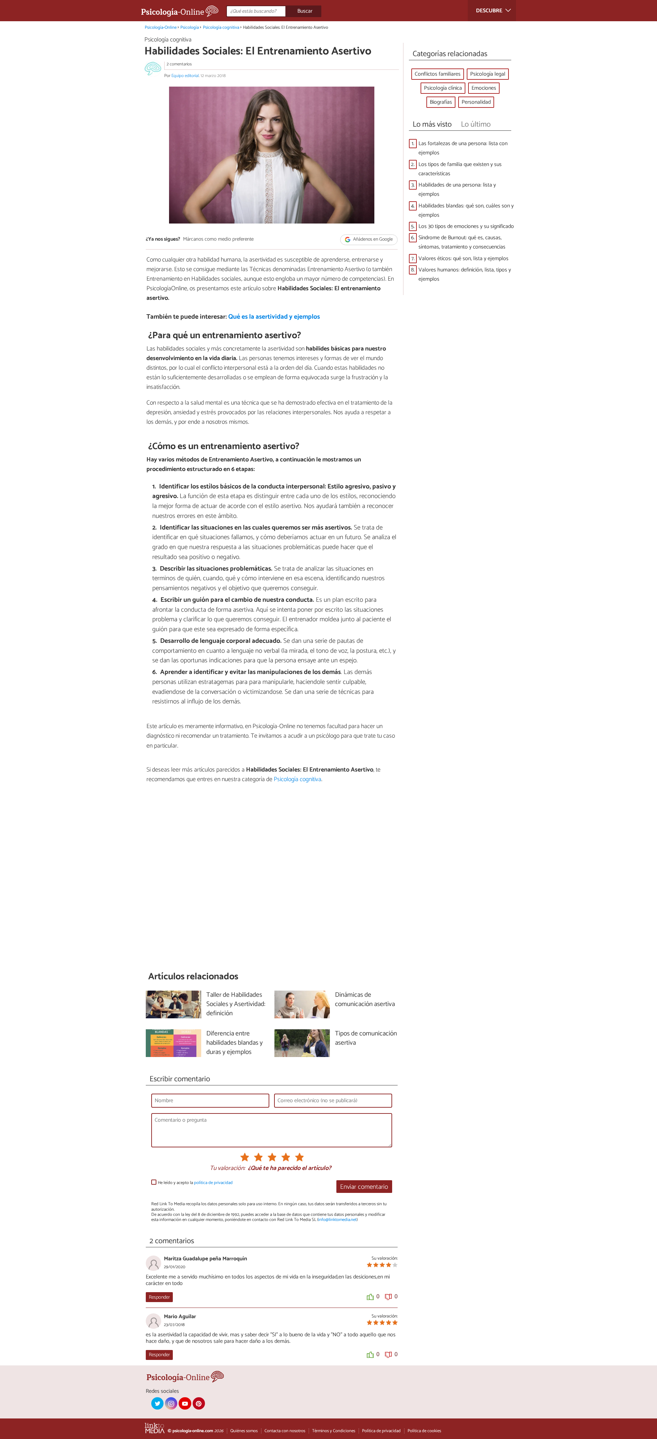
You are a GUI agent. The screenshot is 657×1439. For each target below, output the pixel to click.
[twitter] (157, 1403)
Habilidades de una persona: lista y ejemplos (457, 189)
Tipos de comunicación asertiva (366, 1038)
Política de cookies (424, 1431)
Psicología (189, 27)
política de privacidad (213, 1182)
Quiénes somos (244, 1431)
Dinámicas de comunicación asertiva (365, 1000)
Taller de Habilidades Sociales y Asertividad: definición (235, 1004)
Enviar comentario (364, 1187)
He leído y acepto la (195, 1182)
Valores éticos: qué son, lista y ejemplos (463, 258)
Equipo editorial (185, 75)
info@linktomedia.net (337, 1219)
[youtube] (185, 1403)
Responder (159, 1297)
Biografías (441, 102)
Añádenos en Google (372, 239)
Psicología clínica (443, 88)
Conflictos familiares (438, 74)
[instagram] (171, 1403)
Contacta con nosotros (285, 1431)
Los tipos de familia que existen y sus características (460, 169)
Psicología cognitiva (221, 27)
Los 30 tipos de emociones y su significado (466, 226)
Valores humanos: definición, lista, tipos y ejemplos (464, 274)
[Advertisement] (271, 877)
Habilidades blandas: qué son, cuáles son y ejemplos (466, 210)
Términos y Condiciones (333, 1431)
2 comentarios (179, 64)
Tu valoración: (227, 1168)
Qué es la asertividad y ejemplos (274, 316)
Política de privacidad (381, 1431)
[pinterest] (199, 1403)
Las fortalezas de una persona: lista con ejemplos (462, 148)
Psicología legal (487, 74)
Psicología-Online (161, 27)
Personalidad (476, 102)
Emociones (484, 88)
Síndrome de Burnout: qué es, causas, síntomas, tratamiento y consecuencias (461, 242)
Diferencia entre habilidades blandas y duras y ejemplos (234, 1043)
